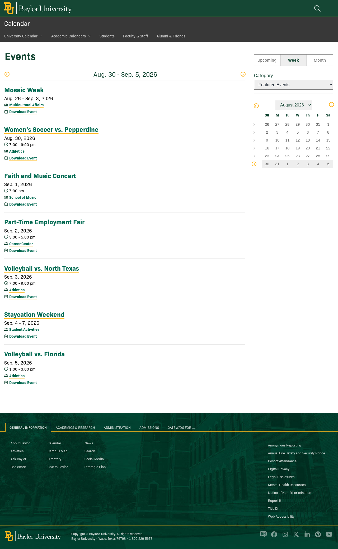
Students (107, 35)
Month (320, 60)
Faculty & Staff (135, 35)
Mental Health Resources (287, 484)
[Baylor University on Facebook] (273, 536)
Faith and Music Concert (40, 175)
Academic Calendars (68, 35)
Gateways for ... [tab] (181, 427)
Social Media (94, 458)
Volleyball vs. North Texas (41, 267)
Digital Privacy (278, 468)
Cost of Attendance (282, 460)
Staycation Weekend (34, 313)
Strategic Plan (95, 466)
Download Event (23, 111)
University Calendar (20, 35)
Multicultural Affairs (26, 104)
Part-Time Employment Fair (44, 221)
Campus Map (58, 450)
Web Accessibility (281, 516)
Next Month (331, 105)
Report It (274, 500)
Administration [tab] (117, 427)
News (88, 442)
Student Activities (24, 329)
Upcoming (266, 60)
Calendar (17, 23)
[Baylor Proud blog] (262, 536)
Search (89, 450)
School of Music (22, 197)
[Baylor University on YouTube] (328, 536)
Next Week (243, 75)
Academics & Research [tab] (75, 427)
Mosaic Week (24, 89)
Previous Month (256, 106)
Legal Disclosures (281, 476)
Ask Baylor (18, 458)
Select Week (258, 124)
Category (263, 75)
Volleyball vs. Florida (34, 353)
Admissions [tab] (149, 427)
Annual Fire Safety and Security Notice (296, 452)
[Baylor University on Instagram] (284, 536)
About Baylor (20, 442)
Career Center (21, 243)
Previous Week (7, 75)
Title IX (273, 508)
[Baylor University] (37, 8)
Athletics (17, 151)
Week (293, 60)
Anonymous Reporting (284, 445)
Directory (54, 458)
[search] (318, 8)
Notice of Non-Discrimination (289, 492)
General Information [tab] (28, 427)
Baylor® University (102, 533)
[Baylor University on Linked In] (306, 536)
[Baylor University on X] (295, 536)
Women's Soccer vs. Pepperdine (51, 128)
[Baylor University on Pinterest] (317, 536)
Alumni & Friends (171, 35)
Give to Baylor (58, 466)
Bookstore (18, 466)
